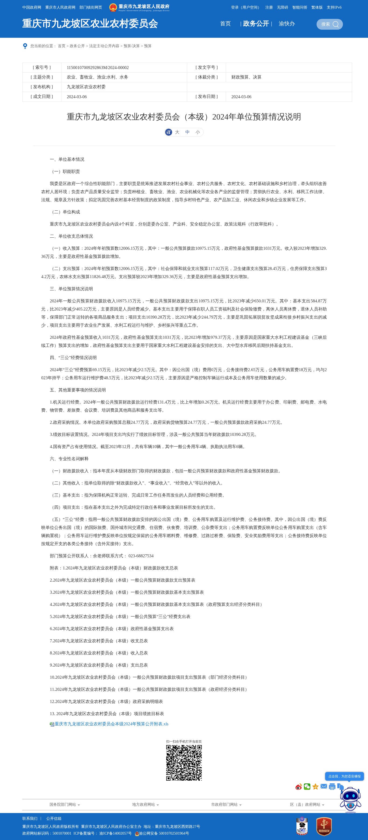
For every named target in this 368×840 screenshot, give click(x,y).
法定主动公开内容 (104, 46)
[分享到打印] (332, 786)
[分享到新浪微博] (299, 786)
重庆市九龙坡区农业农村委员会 (90, 23)
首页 (225, 23)
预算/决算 (132, 46)
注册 (269, 7)
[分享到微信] (307, 786)
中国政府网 (31, 7)
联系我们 (30, 819)
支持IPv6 (334, 7)
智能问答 (299, 7)
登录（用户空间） (246, 7)
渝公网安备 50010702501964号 (164, 833)
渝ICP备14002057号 (115, 833)
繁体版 (317, 7)
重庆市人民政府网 (60, 7)
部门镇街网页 (90, 7)
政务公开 (256, 23)
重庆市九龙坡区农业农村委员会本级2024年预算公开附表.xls (111, 724)
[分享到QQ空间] (315, 786)
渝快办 (287, 23)
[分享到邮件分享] (324, 786)
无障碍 (282, 7)
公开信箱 (53, 819)
